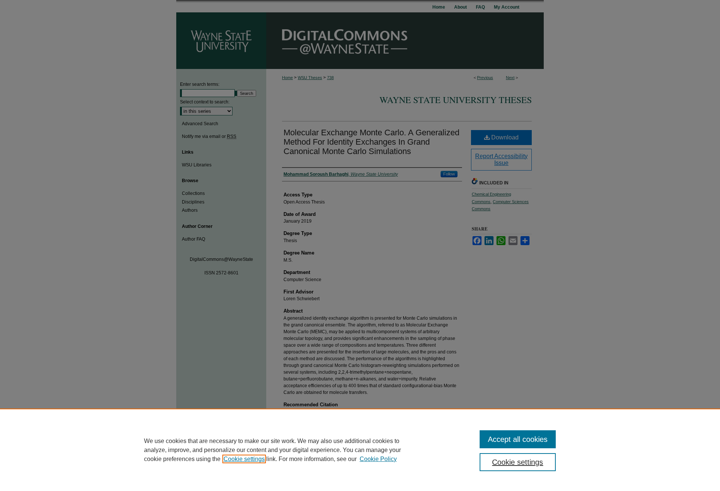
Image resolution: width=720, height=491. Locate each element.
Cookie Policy (378, 459)
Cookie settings (244, 459)
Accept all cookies (518, 439)
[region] (360, 450)
